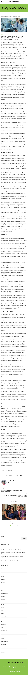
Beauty (2, 576)
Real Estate (3, 624)
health (2, 613)
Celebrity (3, 582)
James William (9, 39)
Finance (3, 602)
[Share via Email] (21, 475)
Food (2, 604)
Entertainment (4, 593)
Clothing (3, 585)
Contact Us (13, 666)
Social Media (4, 630)
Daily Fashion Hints (21, 666)
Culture (3, 588)
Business (3, 579)
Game (2, 607)
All (1, 568)
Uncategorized (4, 641)
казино (3, 652)
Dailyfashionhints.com (14, 671)
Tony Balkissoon (14, 521)
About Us (5, 666)
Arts (2, 573)
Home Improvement (5, 616)
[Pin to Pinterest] (20, 475)
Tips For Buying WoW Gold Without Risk (10, 560)
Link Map (14, 667)
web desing (3, 644)
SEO (2, 627)
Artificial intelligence (5, 571)
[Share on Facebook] (17, 475)
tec (2, 635)
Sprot (2, 633)
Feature (8, 15)
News (2, 621)
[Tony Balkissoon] (14, 512)
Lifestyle (3, 618)
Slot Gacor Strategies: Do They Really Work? (11, 549)
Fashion (3, 596)
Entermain (3, 590)
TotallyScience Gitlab (7, 470)
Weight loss (4, 647)
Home (2, 15)
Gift (2, 610)
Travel (2, 638)
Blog (9, 666)
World (2, 649)
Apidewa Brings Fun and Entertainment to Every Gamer (13, 546)
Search (2, 536)
